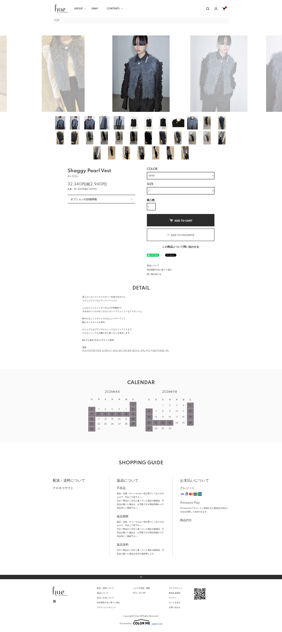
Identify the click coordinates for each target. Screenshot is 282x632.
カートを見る (174, 603)
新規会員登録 (174, 593)
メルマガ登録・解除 (141, 588)
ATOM (142, 593)
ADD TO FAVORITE (182, 235)
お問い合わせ (174, 607)
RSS (135, 593)
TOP (56, 20)
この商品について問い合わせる (180, 246)
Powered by (126, 624)
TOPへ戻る (141, 577)
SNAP (95, 9)
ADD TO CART (183, 221)
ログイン (173, 598)
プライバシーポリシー (106, 607)
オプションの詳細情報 (83, 199)
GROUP (78, 9)
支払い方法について (105, 598)
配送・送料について (105, 588)
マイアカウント (175, 588)
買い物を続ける (154, 274)
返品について (153, 265)
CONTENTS (113, 9)
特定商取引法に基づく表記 (159, 270)
